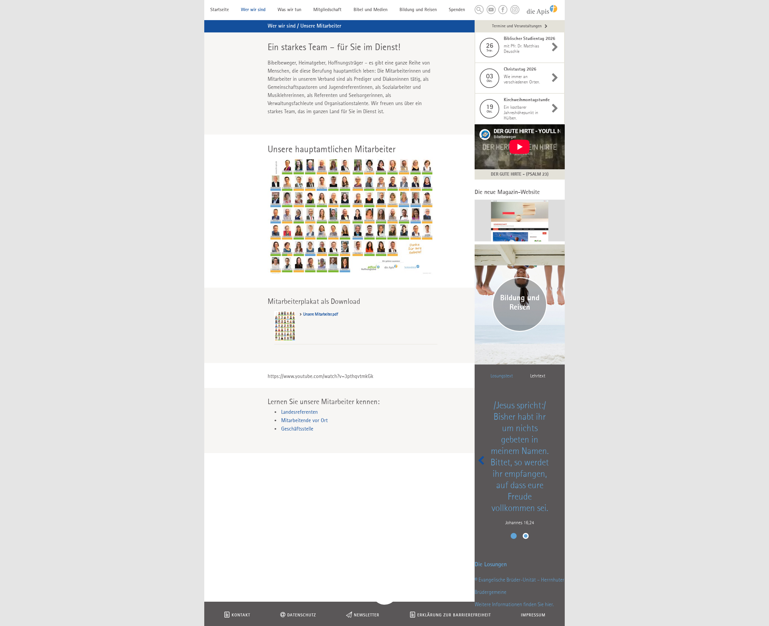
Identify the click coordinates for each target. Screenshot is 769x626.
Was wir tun (289, 10)
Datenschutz (301, 615)
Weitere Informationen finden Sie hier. (514, 604)
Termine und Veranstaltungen (517, 26)
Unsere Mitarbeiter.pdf (320, 314)
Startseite (219, 10)
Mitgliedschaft (327, 10)
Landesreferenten (299, 412)
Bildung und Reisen (418, 10)
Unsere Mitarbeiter (320, 26)
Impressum (533, 615)
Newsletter (366, 615)
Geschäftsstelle (297, 429)
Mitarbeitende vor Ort (304, 420)
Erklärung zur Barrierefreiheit (454, 615)
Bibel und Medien (371, 10)
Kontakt (241, 615)
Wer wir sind (253, 10)
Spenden (457, 10)
